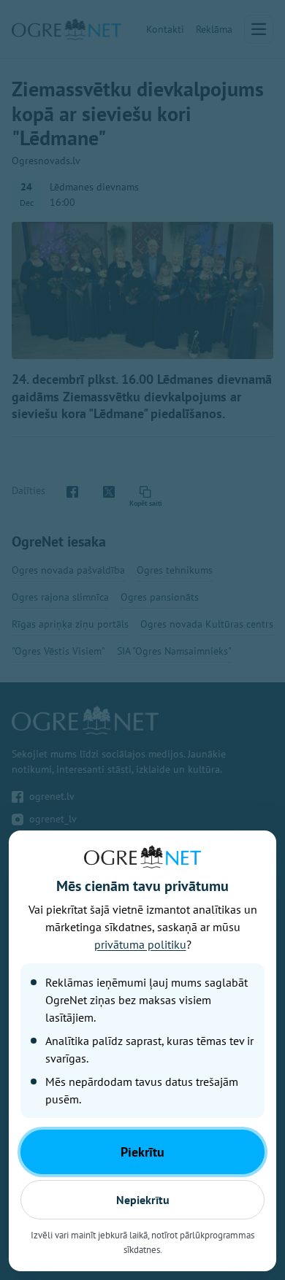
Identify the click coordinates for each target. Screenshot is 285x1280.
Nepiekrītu (143, 1199)
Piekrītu (142, 1152)
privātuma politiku (140, 944)
